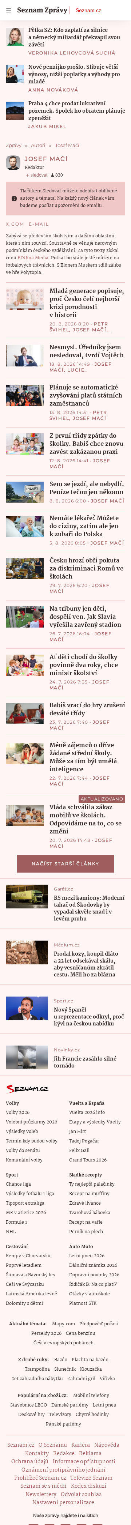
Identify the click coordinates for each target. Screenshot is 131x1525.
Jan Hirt (77, 1132)
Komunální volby (24, 1160)
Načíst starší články (65, 863)
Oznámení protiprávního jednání (63, 1470)
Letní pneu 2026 (86, 1256)
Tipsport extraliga (25, 1203)
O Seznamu (53, 1445)
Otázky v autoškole (89, 1294)
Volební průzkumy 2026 (31, 1122)
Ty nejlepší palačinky (92, 1184)
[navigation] (9, 10)
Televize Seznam (91, 1478)
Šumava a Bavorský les (30, 1275)
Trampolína (37, 1369)
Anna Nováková (53, 90)
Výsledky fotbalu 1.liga (30, 1194)
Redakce (64, 1453)
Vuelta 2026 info (87, 1113)
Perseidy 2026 (46, 1333)
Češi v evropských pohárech (63, 1343)
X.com (15, 224)
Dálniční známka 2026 (93, 1265)
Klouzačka (91, 1369)
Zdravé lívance (85, 1203)
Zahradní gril (81, 1379)
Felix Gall (79, 1151)
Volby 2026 (17, 1113)
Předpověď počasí (98, 1324)
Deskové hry (31, 1415)
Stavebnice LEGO (28, 1405)
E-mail (39, 224)
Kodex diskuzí (88, 1486)
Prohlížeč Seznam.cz (40, 1478)
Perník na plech (86, 1232)
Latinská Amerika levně (31, 1294)
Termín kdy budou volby (31, 1141)
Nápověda (106, 1445)
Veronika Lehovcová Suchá (72, 53)
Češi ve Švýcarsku (25, 1284)
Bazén (60, 1360)
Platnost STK (82, 1303)
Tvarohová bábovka (89, 1213)
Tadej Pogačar (84, 1141)
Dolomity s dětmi (24, 1303)
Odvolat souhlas (81, 1494)
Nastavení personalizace (63, 1502)
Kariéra (80, 1445)
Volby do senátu (23, 1151)
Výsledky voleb (22, 1132)
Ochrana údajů (29, 1461)
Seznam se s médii (43, 1486)
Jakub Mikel (47, 126)
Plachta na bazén (90, 1360)
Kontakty (37, 1453)
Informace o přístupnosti (84, 1461)
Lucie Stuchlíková (69, 373)
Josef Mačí (90, 329)
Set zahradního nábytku (37, 1379)
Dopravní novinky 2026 (94, 1275)
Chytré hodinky (92, 1415)
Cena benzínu (80, 1333)
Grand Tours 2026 (88, 1160)
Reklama (90, 1453)
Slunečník (65, 1369)
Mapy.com (63, 1324)
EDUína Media (32, 258)
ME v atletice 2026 (26, 1213)
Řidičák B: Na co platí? (93, 1284)
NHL (11, 1232)
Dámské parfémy (69, 1405)
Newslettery (40, 1494)
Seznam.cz (88, 10)
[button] (15, 37)
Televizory (60, 1415)
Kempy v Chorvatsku (28, 1256)
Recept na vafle (86, 1222)
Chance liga (18, 1184)
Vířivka (107, 1379)
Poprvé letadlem (23, 1265)
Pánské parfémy (63, 1424)
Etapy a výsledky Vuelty (95, 1122)
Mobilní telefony (91, 1396)
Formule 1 (16, 1222)
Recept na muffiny (89, 1194)
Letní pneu (104, 1405)
